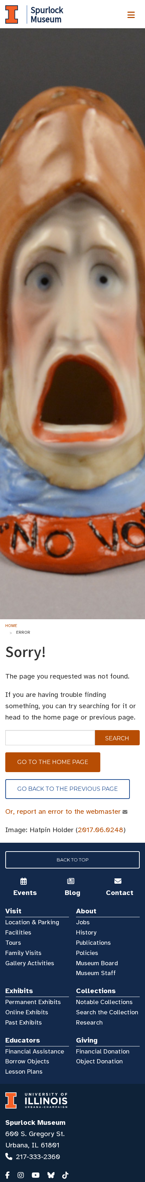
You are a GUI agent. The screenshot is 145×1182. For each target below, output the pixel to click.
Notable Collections (104, 1002)
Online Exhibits (26, 1012)
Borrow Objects (27, 1061)
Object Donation (99, 1061)
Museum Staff (96, 973)
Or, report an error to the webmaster (63, 811)
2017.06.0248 (100, 829)
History (86, 932)
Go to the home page (52, 762)
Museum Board (97, 963)
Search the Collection (107, 1012)
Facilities (18, 932)
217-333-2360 (38, 1156)
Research (89, 1022)
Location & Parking (32, 922)
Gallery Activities (29, 963)
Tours (13, 943)
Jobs (83, 922)
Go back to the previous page (67, 789)
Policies (87, 953)
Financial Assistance (34, 1051)
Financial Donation (103, 1051)
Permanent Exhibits (33, 1002)
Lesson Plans (24, 1071)
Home (11, 625)
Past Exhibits (23, 1022)
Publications (93, 943)
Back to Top (73, 859)
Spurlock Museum (35, 1122)
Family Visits (23, 953)
